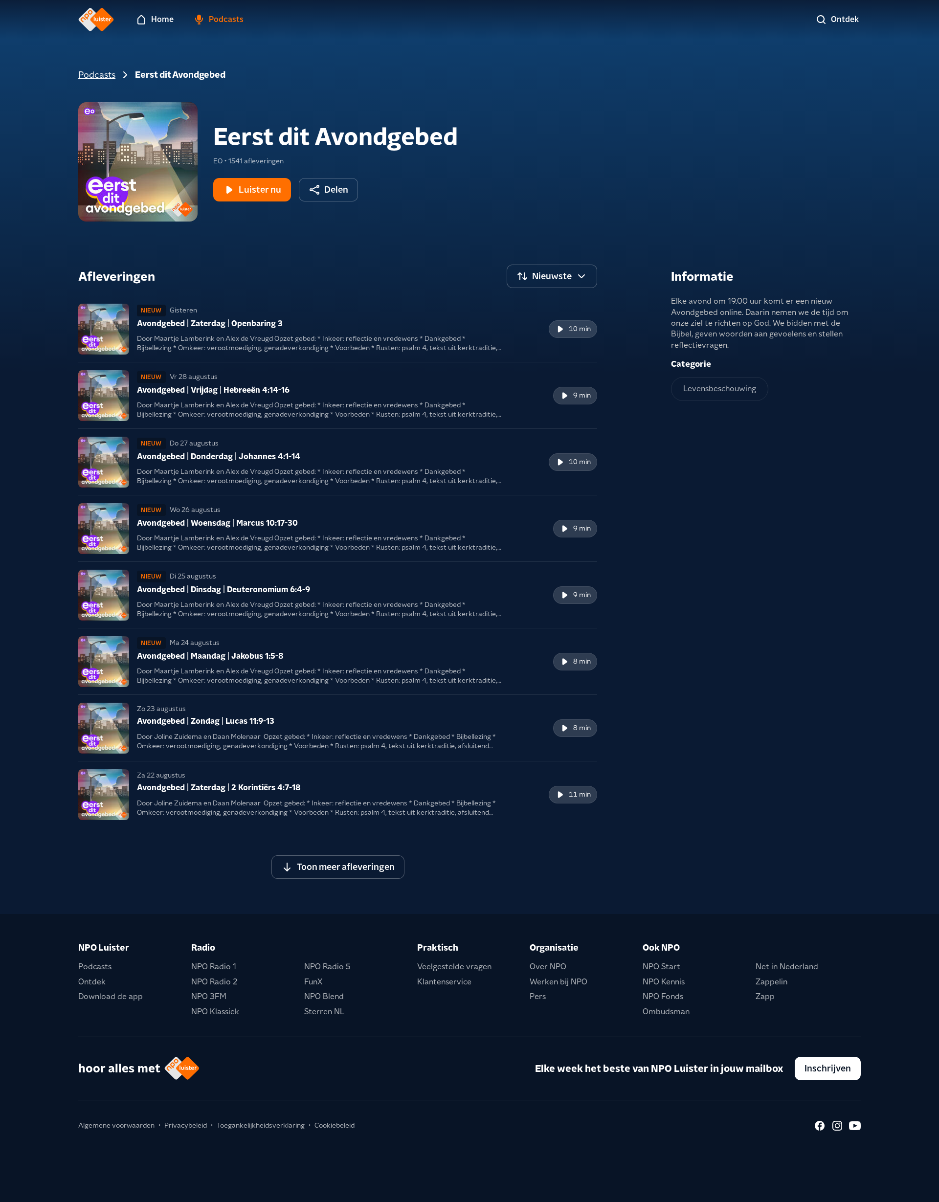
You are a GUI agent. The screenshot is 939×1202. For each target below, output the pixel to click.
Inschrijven (828, 1068)
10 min (580, 328)
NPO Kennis (664, 982)
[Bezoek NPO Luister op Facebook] (820, 1126)
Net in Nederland (787, 966)
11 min (580, 794)
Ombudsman (666, 1011)
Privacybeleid (185, 1125)
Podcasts (96, 74)
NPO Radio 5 (327, 966)
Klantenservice (444, 982)
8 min (582, 661)
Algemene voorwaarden (116, 1125)
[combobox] (552, 276)
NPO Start (661, 966)
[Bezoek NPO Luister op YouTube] (855, 1126)
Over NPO (548, 966)
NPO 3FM (208, 996)
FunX (313, 982)
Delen (336, 189)
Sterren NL (324, 1011)
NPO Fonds (663, 996)
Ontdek (92, 982)
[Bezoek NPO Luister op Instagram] (837, 1126)
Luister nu (260, 189)
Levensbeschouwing (719, 388)
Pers (538, 996)
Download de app (110, 996)
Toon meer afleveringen (346, 866)
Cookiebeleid (334, 1125)
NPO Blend (324, 996)
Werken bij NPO (558, 982)
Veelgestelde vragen (454, 966)
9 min (582, 395)
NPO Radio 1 (213, 966)
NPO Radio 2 (214, 982)
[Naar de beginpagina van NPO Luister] (96, 19)
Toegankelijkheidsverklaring (261, 1125)
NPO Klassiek (215, 1011)
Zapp (765, 996)
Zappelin (771, 982)
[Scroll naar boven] (915, 1188)
